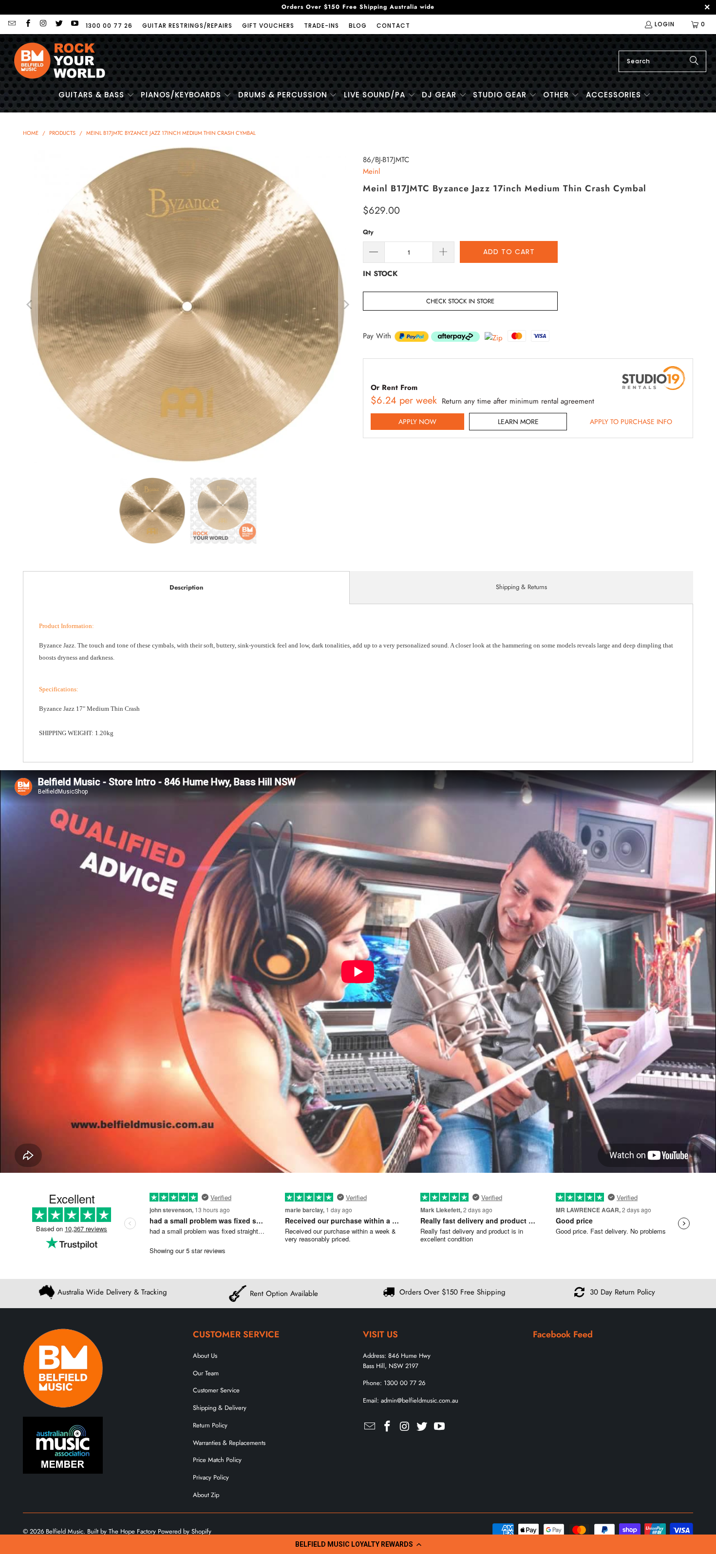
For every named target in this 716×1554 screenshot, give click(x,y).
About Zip (206, 1494)
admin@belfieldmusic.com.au (419, 1400)
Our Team (206, 1373)
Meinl (371, 171)
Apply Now (417, 421)
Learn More (518, 421)
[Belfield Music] (60, 61)
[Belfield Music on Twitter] (59, 24)
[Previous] (30, 305)
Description (186, 587)
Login (665, 24)
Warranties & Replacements (229, 1442)
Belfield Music (64, 1531)
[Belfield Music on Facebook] (27, 24)
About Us (205, 1355)
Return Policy (210, 1425)
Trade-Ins (321, 25)
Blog (358, 25)
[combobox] (662, 61)
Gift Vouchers (268, 25)
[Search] (694, 61)
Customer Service (216, 1390)
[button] (358, 1544)
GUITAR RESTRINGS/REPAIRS (187, 25)
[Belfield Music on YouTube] (74, 24)
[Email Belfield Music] (11, 24)
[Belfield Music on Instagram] (43, 24)
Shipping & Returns (521, 587)
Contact (393, 25)
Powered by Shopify (184, 1531)
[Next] (346, 305)
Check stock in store (460, 301)
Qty (368, 232)
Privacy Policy (211, 1477)
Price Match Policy (217, 1459)
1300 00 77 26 (109, 25)
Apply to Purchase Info (631, 421)
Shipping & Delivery (219, 1407)
